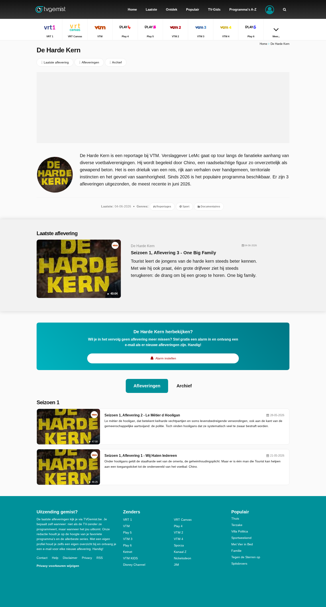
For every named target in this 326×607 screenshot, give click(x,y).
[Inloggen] (270, 9)
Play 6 (127, 545)
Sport (185, 206)
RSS (99, 558)
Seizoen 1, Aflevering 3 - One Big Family (173, 252)
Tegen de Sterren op (245, 557)
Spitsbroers (239, 563)
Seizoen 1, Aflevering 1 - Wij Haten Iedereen (140, 455)
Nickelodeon (182, 558)
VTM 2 (178, 532)
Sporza (179, 545)
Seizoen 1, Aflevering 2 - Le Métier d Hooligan (142, 415)
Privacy (87, 558)
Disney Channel (134, 564)
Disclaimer (70, 558)
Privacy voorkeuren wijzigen (58, 566)
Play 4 (178, 526)
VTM (126, 526)
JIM (176, 564)
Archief (184, 385)
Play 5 (127, 532)
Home (263, 43)
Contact (42, 558)
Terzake (236, 525)
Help (55, 558)
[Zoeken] (285, 9)
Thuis (235, 518)
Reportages (163, 206)
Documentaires (210, 206)
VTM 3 (127, 539)
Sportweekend (241, 538)
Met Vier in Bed (242, 544)
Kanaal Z (180, 552)
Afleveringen (147, 385)
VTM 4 (178, 539)
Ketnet (127, 552)
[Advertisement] (163, 108)
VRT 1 (127, 519)
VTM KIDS (130, 558)
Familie (236, 550)
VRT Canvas (183, 519)
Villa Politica (239, 531)
